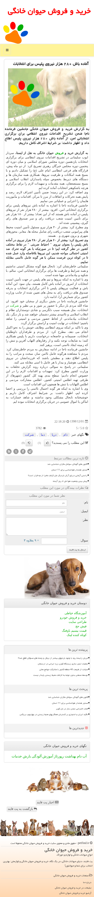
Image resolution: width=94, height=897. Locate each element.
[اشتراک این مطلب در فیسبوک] (23, 451)
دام (65, 434)
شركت (14, 305)
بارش (26, 756)
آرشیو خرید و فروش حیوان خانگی (75, 893)
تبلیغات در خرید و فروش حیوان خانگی (73, 887)
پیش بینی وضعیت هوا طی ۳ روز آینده (70, 481)
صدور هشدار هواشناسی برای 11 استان (69, 470)
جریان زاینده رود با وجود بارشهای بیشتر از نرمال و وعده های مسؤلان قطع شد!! (53, 658)
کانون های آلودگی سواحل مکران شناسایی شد (67, 464)
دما (43, 434)
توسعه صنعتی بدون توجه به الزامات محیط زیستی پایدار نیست (60, 675)
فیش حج (81, 626)
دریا (54, 434)
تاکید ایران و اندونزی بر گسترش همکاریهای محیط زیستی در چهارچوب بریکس (54, 714)
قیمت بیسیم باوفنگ (74, 630)
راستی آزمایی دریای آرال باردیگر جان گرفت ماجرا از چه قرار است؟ (57, 475)
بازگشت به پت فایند (21, 809)
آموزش (47, 756)
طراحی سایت (78, 622)
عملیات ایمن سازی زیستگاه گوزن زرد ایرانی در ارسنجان (63, 664)
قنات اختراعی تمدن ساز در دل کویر (72, 709)
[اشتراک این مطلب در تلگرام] (30, 451)
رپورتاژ (58, 756)
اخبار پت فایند (46, 802)
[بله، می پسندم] (47, 443)
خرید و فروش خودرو (73, 617)
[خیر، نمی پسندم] (29, 443)
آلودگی (36, 756)
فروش (59, 153)
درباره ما (87, 882)
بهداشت (70, 756)
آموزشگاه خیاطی (75, 613)
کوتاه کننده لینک (77, 635)
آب (84, 756)
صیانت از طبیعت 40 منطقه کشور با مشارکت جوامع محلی (63, 669)
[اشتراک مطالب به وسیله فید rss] (9, 451)
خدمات (17, 756)
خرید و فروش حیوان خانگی (49, 11)
